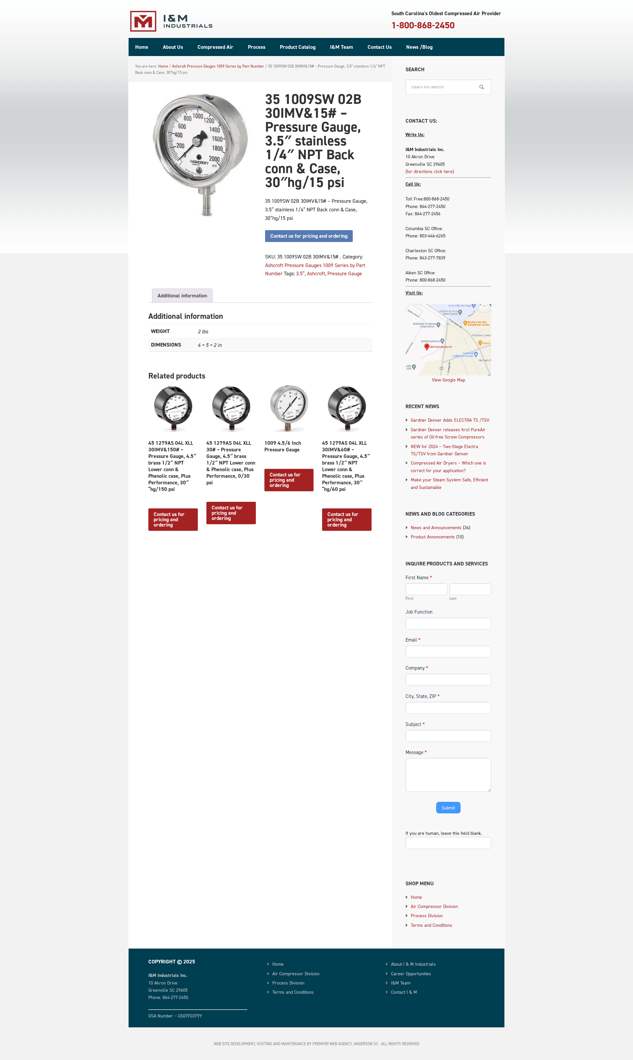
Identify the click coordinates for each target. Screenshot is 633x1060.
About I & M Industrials (413, 964)
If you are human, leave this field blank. (444, 833)
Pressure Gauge (344, 273)
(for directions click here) (430, 171)
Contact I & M (404, 992)
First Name (419, 577)
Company (417, 668)
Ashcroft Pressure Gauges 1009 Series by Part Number (218, 66)
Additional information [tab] (182, 295)
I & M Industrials (171, 21)
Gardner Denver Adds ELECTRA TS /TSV (450, 420)
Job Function (419, 612)
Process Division (427, 915)
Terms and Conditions (431, 925)
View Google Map (448, 379)
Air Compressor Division (434, 906)
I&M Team (400, 982)
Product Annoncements (433, 536)
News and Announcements (436, 527)
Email (413, 640)
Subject (415, 724)
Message (416, 752)
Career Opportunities (411, 973)
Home (416, 897)
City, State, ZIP (422, 696)
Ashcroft (316, 273)
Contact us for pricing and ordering (308, 235)
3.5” (300, 273)
